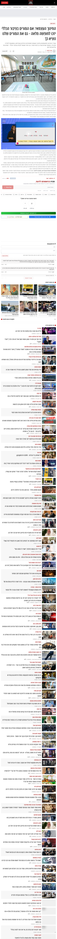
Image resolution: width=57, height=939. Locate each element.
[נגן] (28, 134)
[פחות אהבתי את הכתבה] (25, 203)
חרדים (41, 7)
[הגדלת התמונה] (54, 56)
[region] (28, 133)
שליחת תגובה (5, 255)
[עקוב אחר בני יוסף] (19, 194)
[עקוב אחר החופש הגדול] (25, 194)
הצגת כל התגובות (28, 278)
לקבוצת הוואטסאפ (27, 213)
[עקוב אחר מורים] (14, 194)
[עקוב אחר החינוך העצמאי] (34, 194)
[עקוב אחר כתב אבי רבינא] (46, 50)
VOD (47, 7)
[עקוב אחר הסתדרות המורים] (4, 194)
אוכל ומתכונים (17, 7)
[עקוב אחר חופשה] (43, 194)
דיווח (6, 264)
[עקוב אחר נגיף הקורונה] (49, 194)
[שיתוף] (10, 51)
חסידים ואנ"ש (33, 7)
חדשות (53, 7)
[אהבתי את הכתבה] (31, 203)
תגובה (2, 264)
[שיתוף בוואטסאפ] (13, 51)
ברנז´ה (25, 7)
